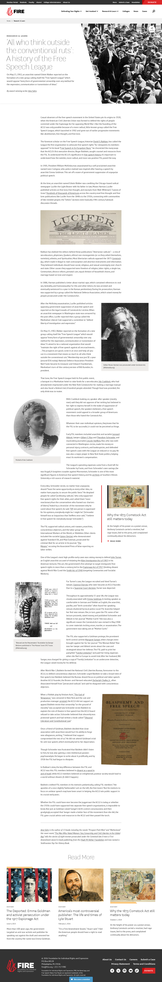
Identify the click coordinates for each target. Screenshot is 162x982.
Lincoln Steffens (93, 440)
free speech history (92, 154)
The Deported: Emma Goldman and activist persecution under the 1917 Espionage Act (28, 915)
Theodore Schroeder (106, 437)
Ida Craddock (104, 381)
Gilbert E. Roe (87, 437)
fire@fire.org (47, 967)
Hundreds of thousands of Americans (62, 193)
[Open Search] (153, 11)
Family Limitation (83, 652)
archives (96, 474)
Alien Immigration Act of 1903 (94, 560)
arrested (63, 701)
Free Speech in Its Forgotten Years (75, 148)
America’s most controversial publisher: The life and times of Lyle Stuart (80, 915)
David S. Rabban (100, 141)
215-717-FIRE (60, 967)
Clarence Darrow (80, 584)
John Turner (116, 557)
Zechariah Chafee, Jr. (101, 680)
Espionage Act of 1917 (93, 567)
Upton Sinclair (66, 536)
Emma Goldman (94, 599)
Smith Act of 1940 (75, 570)
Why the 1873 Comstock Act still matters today (132, 913)
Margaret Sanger (92, 639)
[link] (16, 11)
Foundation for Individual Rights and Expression (68, 958)
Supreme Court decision (85, 588)
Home (8, 21)
